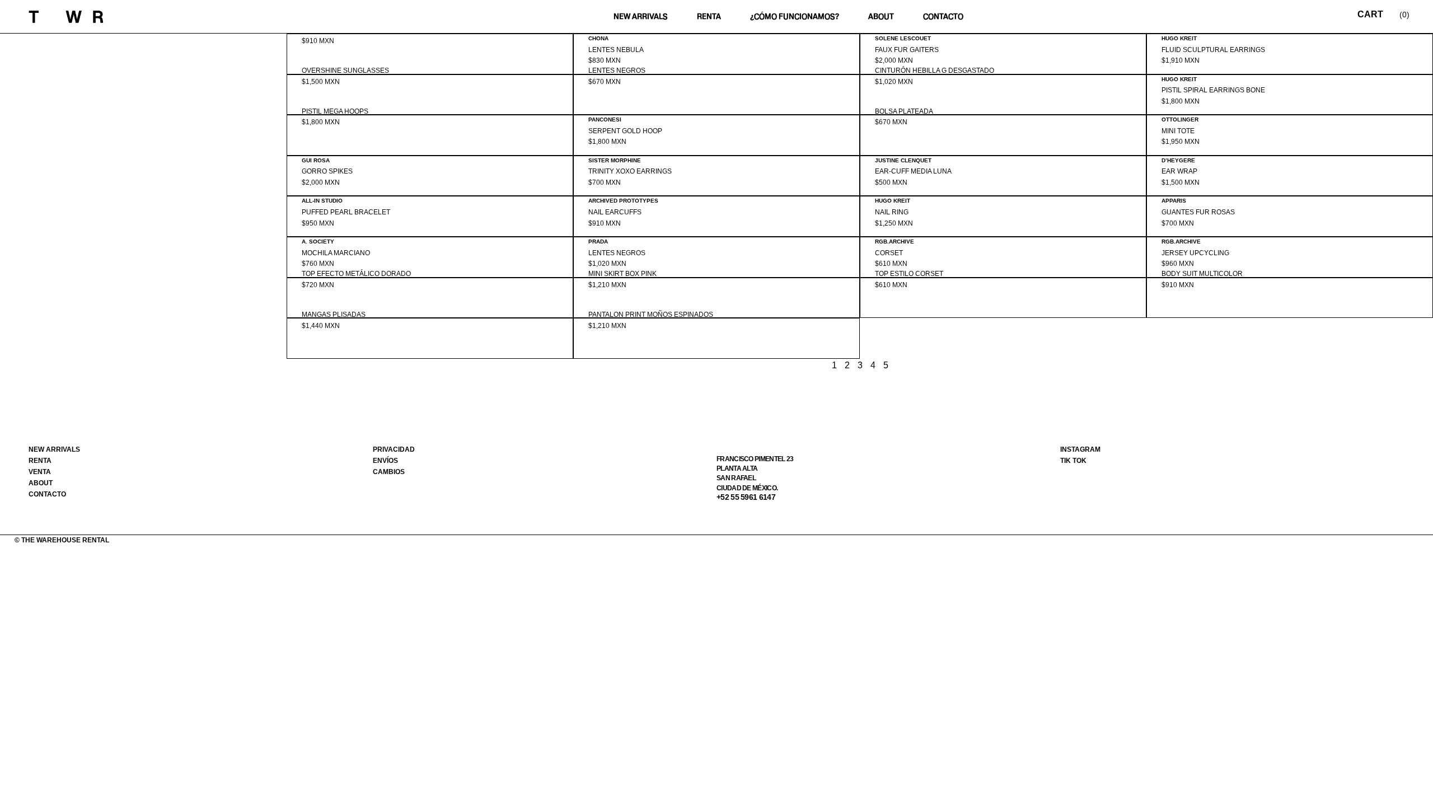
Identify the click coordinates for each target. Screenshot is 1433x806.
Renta (709, 16)
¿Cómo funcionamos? (794, 16)
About (881, 16)
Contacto (943, 16)
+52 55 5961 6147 (745, 497)
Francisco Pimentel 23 (754, 459)
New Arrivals (641, 16)
